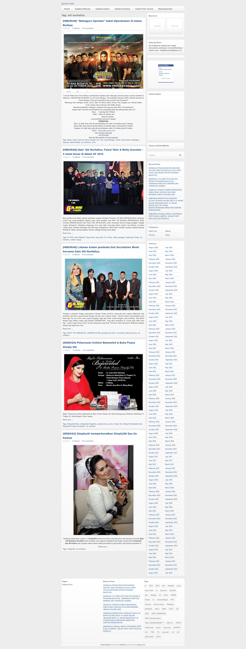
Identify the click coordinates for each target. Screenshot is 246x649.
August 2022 (153, 340)
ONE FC (170, 623)
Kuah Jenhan (126, 140)
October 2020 (154, 383)
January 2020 (170, 398)
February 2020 (154, 398)
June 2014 (152, 530)
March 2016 (169, 488)
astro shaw (149, 590)
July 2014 (168, 526)
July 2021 (168, 364)
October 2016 (154, 476)
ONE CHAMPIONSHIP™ (154, 623)
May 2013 (168, 553)
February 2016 (154, 491)
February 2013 (154, 561)
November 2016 (171, 472)
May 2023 (168, 321)
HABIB (173, 595)
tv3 (173, 632)
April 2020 (152, 395)
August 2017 (153, 457)
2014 (157, 586)
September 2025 (171, 267)
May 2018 (168, 437)
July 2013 (168, 550)
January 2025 (170, 282)
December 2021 (154, 356)
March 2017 (169, 464)
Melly (115, 237)
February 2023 (154, 329)
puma (158, 627)
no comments (88, 28)
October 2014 (154, 522)
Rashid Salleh (75, 142)
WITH (158, 637)
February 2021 (154, 375)
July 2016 (168, 480)
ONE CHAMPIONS (159, 613)
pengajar (121, 237)
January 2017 (170, 468)
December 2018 (154, 426)
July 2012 (168, 573)
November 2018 (171, 426)
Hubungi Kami (165, 9)
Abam (69, 140)
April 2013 (152, 557)
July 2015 (168, 503)
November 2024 (171, 286)
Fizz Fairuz (108, 237)
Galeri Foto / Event (144, 9)
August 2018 (153, 433)
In (153, 600)
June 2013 (152, 553)
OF (177, 609)
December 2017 (154, 449)
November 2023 (171, 309)
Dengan (153, 595)
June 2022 (152, 344)
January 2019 (170, 422)
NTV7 (171, 609)
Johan (118, 140)
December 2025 (154, 263)
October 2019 (154, 406)
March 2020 (169, 395)
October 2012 (154, 569)
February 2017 (154, 468)
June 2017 (152, 460)
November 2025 (171, 263)
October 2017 (154, 453)
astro (179, 586)
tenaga (78, 240)
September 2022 (171, 337)
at (156, 590)
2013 (151, 586)
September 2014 (171, 522)
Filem (166, 595)
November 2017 (171, 449)
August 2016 (153, 480)
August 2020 (153, 387)
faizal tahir (99, 237)
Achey (75, 140)
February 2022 (154, 352)
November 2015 (171, 495)
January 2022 (170, 352)
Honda (147, 600)
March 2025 (169, 278)
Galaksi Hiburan (82, 9)
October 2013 (154, 546)
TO (158, 632)
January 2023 (170, 329)
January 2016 (170, 491)
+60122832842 (103, 135)
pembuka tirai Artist (108, 333)
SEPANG (176, 627)
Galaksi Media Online (165, 69)
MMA (164, 609)
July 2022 (168, 340)
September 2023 (171, 313)
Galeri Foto (153, 231)
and (163, 586)
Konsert (148, 604)
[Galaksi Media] (67, 4)
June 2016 (152, 484)
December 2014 (154, 519)
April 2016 (152, 488)
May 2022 (168, 344)
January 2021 (170, 375)
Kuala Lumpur (159, 604)
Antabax (171, 586)
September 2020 (171, 383)
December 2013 (154, 542)
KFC (172, 600)
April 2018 (152, 441)
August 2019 (153, 410)
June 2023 (152, 321)
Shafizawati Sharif (132, 237)
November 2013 (171, 542)
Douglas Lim (94, 140)
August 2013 (153, 550)
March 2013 (169, 557)
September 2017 (171, 453)
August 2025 (153, 271)
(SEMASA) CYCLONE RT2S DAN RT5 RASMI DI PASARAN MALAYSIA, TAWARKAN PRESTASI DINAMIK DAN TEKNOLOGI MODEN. (121, 598)
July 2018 (168, 433)
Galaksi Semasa (122, 9)
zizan (94, 142)
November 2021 (171, 356)
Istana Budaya (109, 140)
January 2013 (170, 561)
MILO (157, 609)
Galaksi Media (105, 645)
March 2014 (169, 534)
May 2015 (168, 507)
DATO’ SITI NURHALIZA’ (76, 333)
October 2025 (154, 267)
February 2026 (154, 259)
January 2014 (170, 538)
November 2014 (171, 519)
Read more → (68, 233)
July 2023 (168, 317)
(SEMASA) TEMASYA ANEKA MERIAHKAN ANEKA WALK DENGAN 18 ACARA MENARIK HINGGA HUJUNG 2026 (165, 192)
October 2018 (154, 430)
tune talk (165, 632)
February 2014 (154, 538)
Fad (101, 140)
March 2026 (169, 255)
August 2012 (153, 573)
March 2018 (169, 441)
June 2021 (152, 368)
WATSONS (149, 637)
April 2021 (152, 371)
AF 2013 (70, 237)
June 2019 (152, 414)
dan (146, 595)
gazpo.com (141, 645)
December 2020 (154, 379)
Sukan (161, 75)
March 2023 (169, 325)
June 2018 (152, 437)
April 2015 (152, 511)
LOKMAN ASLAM (93, 333)
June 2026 (152, 251)
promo (110, 424)
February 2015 (154, 515)
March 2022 (169, 348)
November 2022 (171, 333)
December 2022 (154, 333)
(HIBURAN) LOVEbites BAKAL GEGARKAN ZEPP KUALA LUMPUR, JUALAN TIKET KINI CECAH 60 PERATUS (165, 216)
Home (67, 9)
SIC (146, 632)
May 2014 (168, 530)
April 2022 (152, 348)
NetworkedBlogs (163, 65)
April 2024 (152, 302)
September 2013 (171, 546)
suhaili (72, 240)
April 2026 (152, 255)
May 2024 (168, 298)
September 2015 (171, 499)
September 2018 (171, 430)
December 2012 (154, 565)
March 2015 (169, 511)
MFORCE (148, 609)
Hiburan (77, 28)
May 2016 (168, 484)
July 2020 (168, 387)
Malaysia (170, 604)
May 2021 (168, 368)
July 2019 (168, 410)
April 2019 (152, 418)
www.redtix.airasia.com (106, 131)
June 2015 (152, 507)
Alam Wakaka (79, 237)
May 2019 (168, 414)
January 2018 (170, 445)
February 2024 (154, 306)
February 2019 (154, 422)
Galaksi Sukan (103, 9)
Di (160, 595)
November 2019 (171, 402)
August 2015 (153, 503)
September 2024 (171, 290)
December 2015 (154, 495)
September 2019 (171, 406)
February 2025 (154, 282)
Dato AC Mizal (83, 140)
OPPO (178, 623)
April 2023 (152, 325)
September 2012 (171, 569)
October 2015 (154, 499)
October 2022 (154, 337)
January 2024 (170, 306)
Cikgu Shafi (90, 237)
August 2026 (153, 247)
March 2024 (169, 302)
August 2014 (153, 526)
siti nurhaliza (86, 142)
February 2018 (154, 445)
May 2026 (168, 251)
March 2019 (169, 418)
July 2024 (168, 294)
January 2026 (170, 259)
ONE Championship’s (153, 618)
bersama (163, 590)
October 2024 (154, 290)
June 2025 (152, 275)
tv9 (178, 632)
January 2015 (170, 515)
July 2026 (168, 247)
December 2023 (154, 309)
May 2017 (168, 460)
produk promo (102, 424)
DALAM (173, 590)
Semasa (77, 350)
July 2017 (168, 457)
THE (152, 632)
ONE (147, 613)
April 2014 (152, 534)
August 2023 (153, 317)
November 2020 (171, 379)
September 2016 (171, 476)
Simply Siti (118, 424)
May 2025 (168, 275)
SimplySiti (71, 549)
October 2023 (154, 313)
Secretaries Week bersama (127, 333)
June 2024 (152, 298)
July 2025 (168, 271)
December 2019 (154, 402)
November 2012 (171, 565)
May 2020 (168, 391)
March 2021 (169, 371)
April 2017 (152, 464)
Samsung (166, 627)
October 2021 (154, 360)
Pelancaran (149, 627)
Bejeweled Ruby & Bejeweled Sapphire (81, 424)
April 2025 (152, 278)
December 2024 (154, 286)
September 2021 (171, 360)
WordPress (123, 645)
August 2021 (153, 364)
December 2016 (154, 472)
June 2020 (152, 391)
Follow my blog (165, 78)
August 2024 (153, 294)
